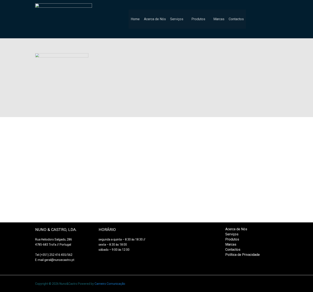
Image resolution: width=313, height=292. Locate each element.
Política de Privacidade (242, 255)
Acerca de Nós (155, 19)
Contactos (236, 19)
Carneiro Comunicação (110, 283)
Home (135, 19)
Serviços (176, 19)
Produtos (198, 19)
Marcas (218, 19)
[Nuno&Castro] (63, 19)
